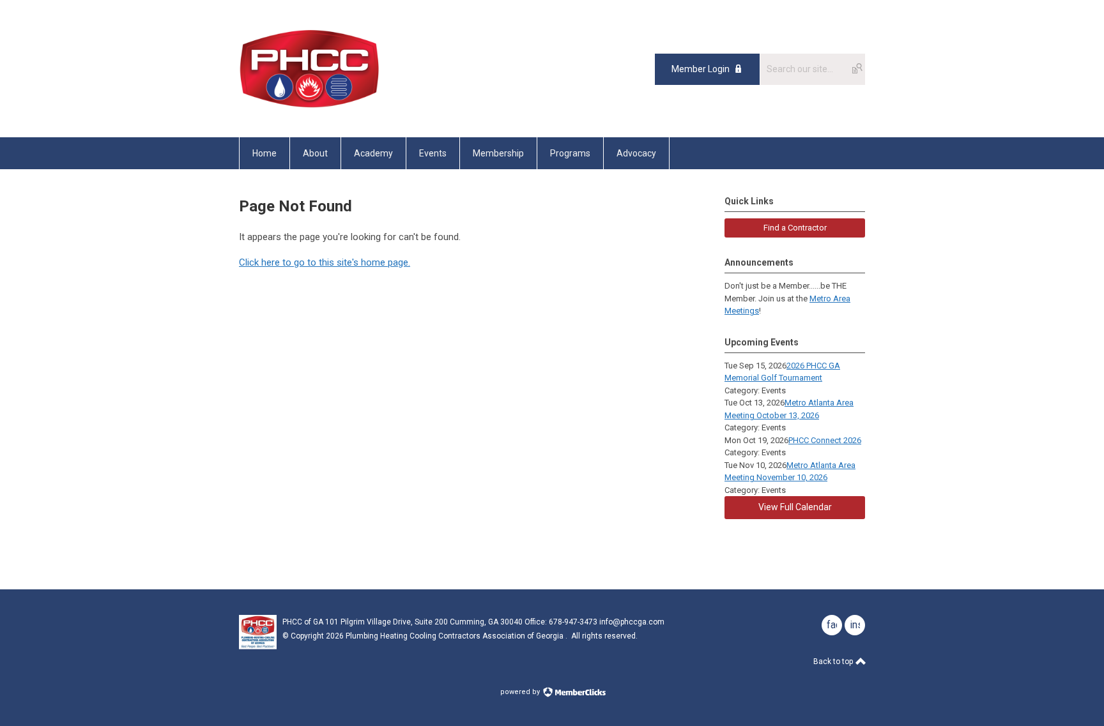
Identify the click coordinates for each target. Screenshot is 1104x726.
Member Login (700, 69)
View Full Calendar (795, 507)
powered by (521, 692)
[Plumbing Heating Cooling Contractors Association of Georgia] (309, 108)
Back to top (834, 661)
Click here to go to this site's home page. (324, 262)
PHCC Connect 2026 (824, 440)
